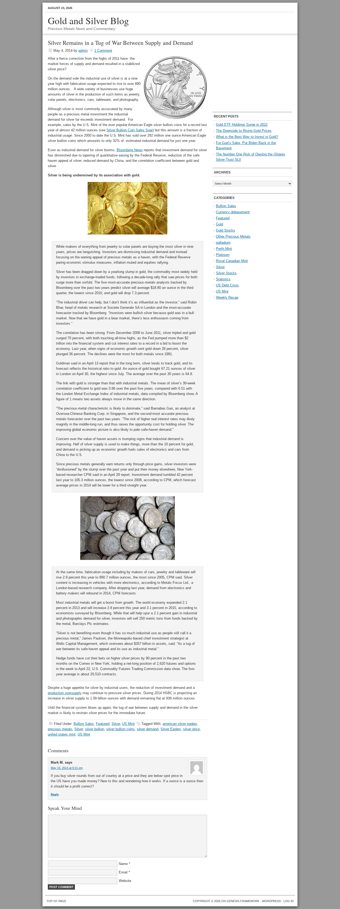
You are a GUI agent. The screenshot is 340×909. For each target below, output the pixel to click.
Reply (55, 794)
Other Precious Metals (233, 236)
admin (83, 51)
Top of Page (56, 901)
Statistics (223, 279)
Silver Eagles (170, 729)
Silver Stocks (226, 273)
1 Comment (103, 51)
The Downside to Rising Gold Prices (243, 131)
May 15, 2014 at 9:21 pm (67, 767)
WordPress (271, 901)
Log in (288, 901)
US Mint (128, 724)
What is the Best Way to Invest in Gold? (247, 137)
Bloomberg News (130, 150)
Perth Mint (224, 249)
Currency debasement (233, 212)
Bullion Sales (84, 724)
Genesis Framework (243, 901)
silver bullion (94, 729)
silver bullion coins (120, 729)
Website (125, 881)
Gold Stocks (225, 230)
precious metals (60, 729)
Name (123, 864)
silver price (191, 729)
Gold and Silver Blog (88, 20)
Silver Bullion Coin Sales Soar (130, 130)
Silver (116, 724)
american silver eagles (180, 724)
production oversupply (65, 693)
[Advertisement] (245, 73)
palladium (223, 243)
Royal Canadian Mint (232, 261)
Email (123, 872)
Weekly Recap (227, 297)
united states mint (61, 734)
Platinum (223, 255)
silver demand (147, 729)
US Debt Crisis (227, 285)
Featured (102, 724)
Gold (219, 224)
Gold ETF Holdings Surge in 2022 (241, 125)
